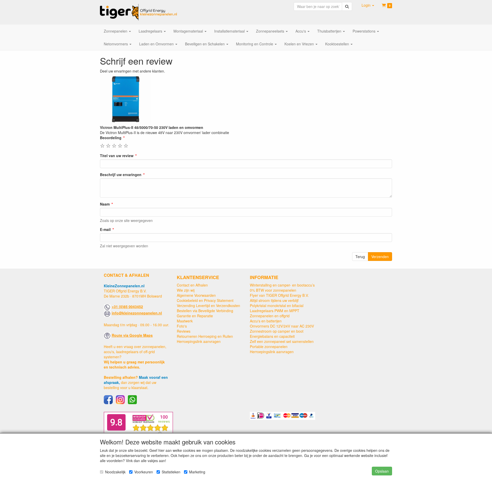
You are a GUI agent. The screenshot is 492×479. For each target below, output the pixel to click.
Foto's (182, 326)
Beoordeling (110, 137)
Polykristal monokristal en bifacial (276, 305)
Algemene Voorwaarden (196, 295)
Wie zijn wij (185, 290)
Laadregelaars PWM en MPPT (274, 310)
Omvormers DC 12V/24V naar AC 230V (282, 326)
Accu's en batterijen (266, 320)
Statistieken (171, 471)
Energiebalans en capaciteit (272, 336)
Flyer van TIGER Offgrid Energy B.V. (279, 295)
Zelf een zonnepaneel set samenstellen (282, 341)
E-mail (105, 229)
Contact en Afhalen (192, 285)
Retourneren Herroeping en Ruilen (205, 336)
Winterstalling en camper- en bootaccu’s (282, 285)
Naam (105, 204)
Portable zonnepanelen (269, 346)
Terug (360, 256)
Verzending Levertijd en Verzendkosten (208, 305)
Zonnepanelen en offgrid (270, 315)
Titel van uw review (117, 155)
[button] (368, 5)
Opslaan (382, 471)
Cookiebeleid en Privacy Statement (205, 300)
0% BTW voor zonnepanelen (273, 290)
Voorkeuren (143, 471)
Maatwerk (185, 320)
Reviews (183, 331)
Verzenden (380, 256)
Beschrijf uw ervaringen (120, 174)
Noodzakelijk (115, 471)
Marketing (197, 471)
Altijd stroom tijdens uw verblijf (274, 300)
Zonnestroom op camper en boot (276, 331)
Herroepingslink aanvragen (199, 341)
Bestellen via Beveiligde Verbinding (205, 310)
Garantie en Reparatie (195, 315)
